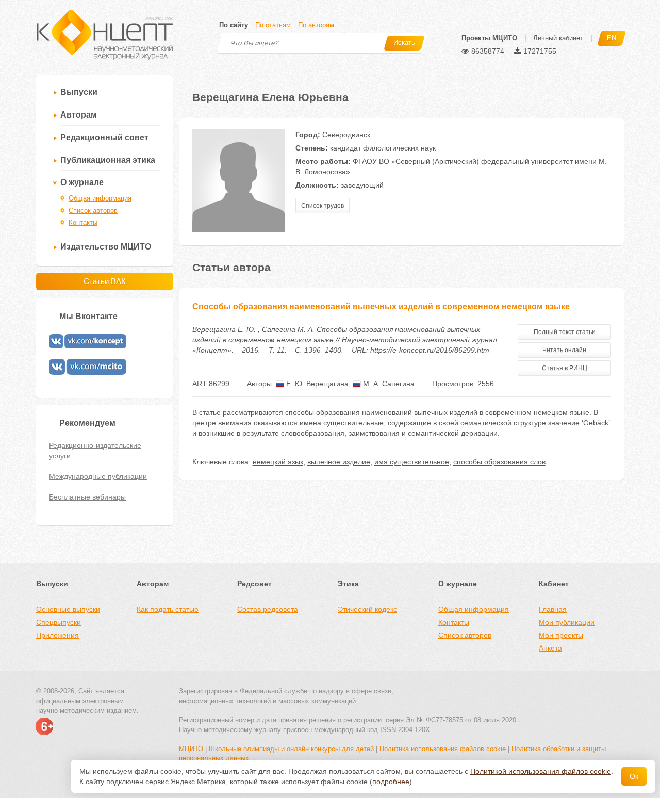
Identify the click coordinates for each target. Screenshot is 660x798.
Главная (553, 609)
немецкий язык (278, 462)
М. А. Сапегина (388, 383)
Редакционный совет (104, 137)
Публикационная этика (107, 160)
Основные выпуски (68, 609)
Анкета (550, 648)
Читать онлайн (564, 350)
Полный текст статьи (565, 332)
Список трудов (322, 205)
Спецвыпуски (58, 622)
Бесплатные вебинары (87, 497)
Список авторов (93, 210)
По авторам (316, 25)
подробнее (390, 781)
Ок (634, 776)
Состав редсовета (267, 609)
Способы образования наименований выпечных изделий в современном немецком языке (381, 306)
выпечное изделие (338, 462)
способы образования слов (499, 462)
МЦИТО (191, 749)
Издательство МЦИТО (105, 246)
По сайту (233, 25)
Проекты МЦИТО (489, 38)
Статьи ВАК (105, 281)
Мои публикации (567, 622)
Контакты (83, 222)
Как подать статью (168, 609)
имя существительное (411, 462)
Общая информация (100, 198)
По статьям (273, 25)
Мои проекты (561, 635)
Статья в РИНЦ (564, 368)
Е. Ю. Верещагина (316, 383)
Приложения (57, 635)
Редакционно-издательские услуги (95, 450)
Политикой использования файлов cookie (540, 771)
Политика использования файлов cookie (443, 749)
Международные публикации (98, 476)
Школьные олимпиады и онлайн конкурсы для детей (291, 749)
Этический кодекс (367, 609)
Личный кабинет (558, 38)
